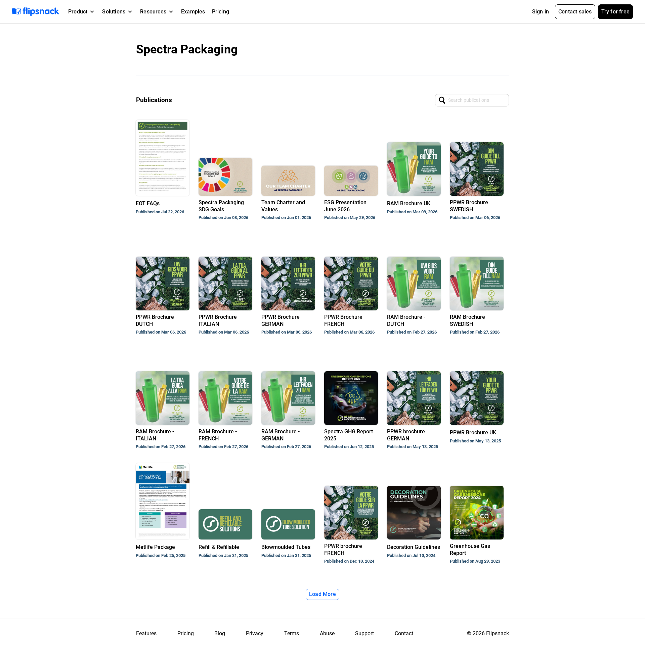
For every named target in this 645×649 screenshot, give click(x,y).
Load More (322, 594)
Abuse (327, 633)
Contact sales (575, 11)
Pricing (220, 11)
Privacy (254, 633)
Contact (404, 633)
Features (146, 633)
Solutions (113, 11)
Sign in (540, 11)
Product (77, 11)
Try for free (615, 11)
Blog (219, 633)
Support (364, 633)
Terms (291, 633)
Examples (193, 11)
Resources (153, 11)
